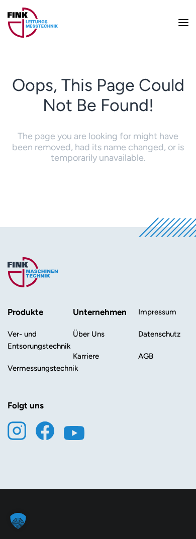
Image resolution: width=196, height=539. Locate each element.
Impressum (157, 311)
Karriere (86, 356)
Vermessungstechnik (43, 368)
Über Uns (89, 334)
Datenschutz (159, 334)
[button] (18, 521)
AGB (145, 356)
